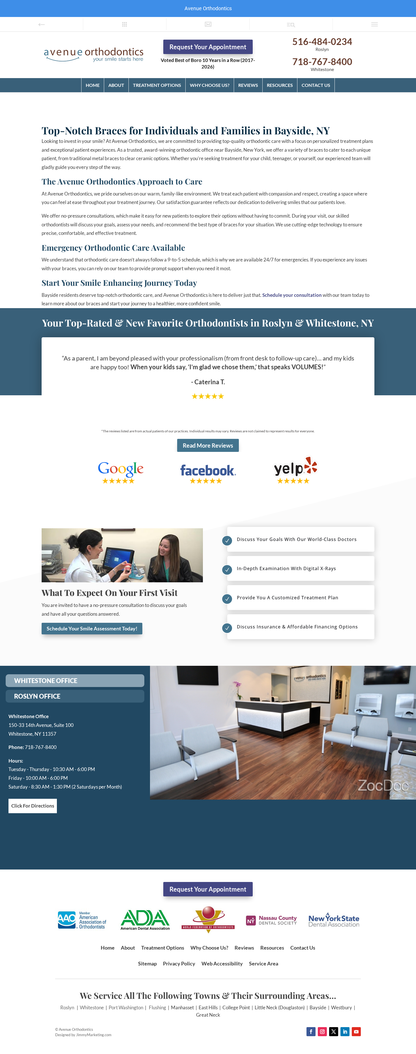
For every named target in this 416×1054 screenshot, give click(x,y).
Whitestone (92, 1007)
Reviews (248, 85)
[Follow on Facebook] (311, 1031)
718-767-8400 (322, 61)
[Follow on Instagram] (322, 1031)
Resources (280, 85)
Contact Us (316, 85)
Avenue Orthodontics (208, 8)
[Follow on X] (333, 1031)
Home (93, 85)
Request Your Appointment (208, 47)
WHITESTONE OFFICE (45, 680)
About (116, 85)
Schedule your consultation (292, 295)
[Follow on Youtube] (356, 1031)
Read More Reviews (208, 445)
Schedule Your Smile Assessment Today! (92, 628)
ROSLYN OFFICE (37, 696)
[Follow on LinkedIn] (344, 1031)
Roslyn (67, 1007)
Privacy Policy (179, 963)
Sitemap (147, 963)
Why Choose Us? (210, 85)
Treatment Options (157, 85)
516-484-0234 (322, 41)
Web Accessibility (222, 963)
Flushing (157, 1007)
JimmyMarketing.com (93, 1034)
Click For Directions (32, 806)
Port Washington (126, 1007)
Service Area (263, 963)
